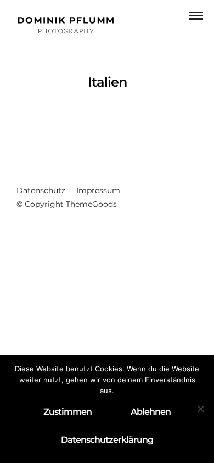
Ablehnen (151, 411)
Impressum (98, 190)
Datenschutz (40, 190)
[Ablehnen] (200, 408)
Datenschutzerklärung (107, 439)
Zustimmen (67, 411)
